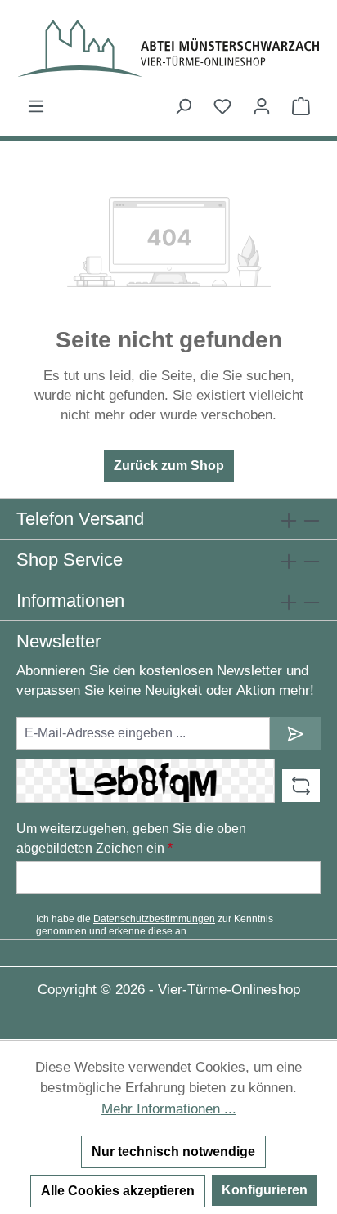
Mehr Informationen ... (168, 1109)
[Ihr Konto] (261, 106)
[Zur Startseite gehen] (168, 48)
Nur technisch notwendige (173, 1151)
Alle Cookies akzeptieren (118, 1191)
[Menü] (36, 106)
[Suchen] (183, 106)
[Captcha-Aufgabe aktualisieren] (301, 785)
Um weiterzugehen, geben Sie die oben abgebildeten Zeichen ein (131, 838)
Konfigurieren (265, 1190)
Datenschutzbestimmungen (154, 919)
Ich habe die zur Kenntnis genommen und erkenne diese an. (154, 924)
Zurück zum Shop (169, 466)
